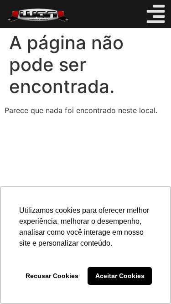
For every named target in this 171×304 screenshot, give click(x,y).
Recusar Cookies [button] (52, 275)
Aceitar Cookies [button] (120, 275)
